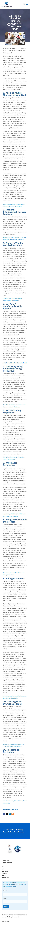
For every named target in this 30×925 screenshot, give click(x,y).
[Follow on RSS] (12, 814)
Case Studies (5, 871)
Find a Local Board (7, 862)
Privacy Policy (5, 921)
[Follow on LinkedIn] (10, 814)
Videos (3, 875)
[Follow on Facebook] (4, 814)
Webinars (4, 873)
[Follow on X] (7, 814)
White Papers (5, 877)
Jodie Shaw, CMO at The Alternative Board (15, 363)
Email (5, 898)
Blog (3, 869)
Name (5, 891)
